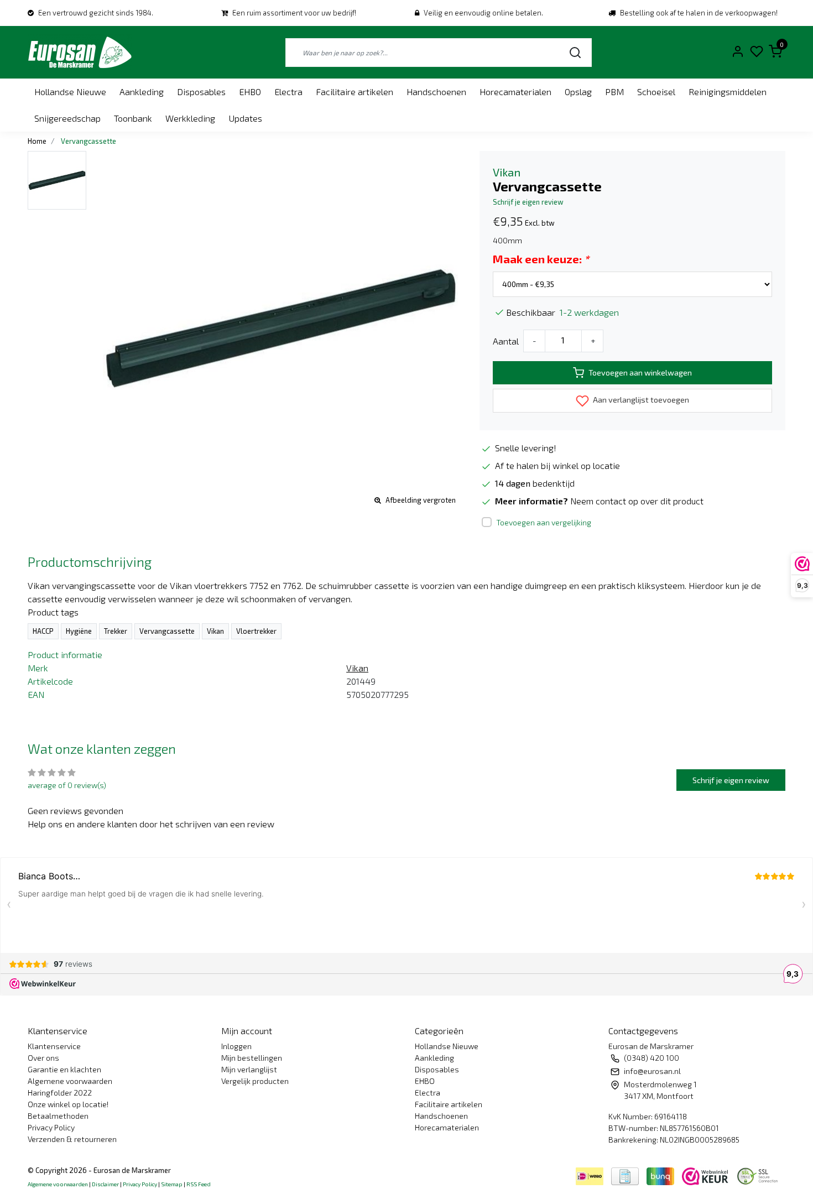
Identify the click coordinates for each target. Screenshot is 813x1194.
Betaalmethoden (58, 1115)
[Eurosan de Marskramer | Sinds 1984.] (80, 52)
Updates (245, 118)
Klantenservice (54, 1046)
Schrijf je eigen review (528, 201)
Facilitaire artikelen (354, 91)
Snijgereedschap (67, 118)
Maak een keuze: (541, 258)
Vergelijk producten (255, 1081)
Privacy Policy (51, 1127)
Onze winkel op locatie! (68, 1104)
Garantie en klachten (64, 1069)
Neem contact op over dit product (636, 501)
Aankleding (141, 91)
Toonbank (133, 118)
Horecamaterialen (515, 91)
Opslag (578, 91)
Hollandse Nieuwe (70, 91)
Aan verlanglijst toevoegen (640, 399)
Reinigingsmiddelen (728, 91)
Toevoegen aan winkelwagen (640, 372)
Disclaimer (105, 1184)
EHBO (250, 91)
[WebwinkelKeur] (706, 1175)
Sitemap (172, 1184)
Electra (288, 91)
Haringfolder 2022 (60, 1092)
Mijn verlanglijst (249, 1069)
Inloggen (236, 1046)
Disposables (201, 91)
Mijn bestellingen (251, 1057)
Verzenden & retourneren (72, 1139)
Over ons (43, 1057)
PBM (614, 91)
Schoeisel (656, 91)
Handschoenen (436, 91)
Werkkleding (190, 118)
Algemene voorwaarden (70, 1081)
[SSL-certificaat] (759, 1175)
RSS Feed (198, 1184)
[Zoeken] (575, 52)
